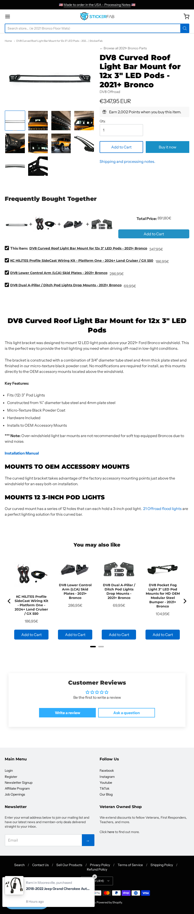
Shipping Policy (161, 865)
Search (19, 865)
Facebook (107, 770)
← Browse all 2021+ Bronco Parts (123, 48)
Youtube (106, 782)
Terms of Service (130, 865)
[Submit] (184, 28)
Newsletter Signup (18, 782)
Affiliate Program (17, 788)
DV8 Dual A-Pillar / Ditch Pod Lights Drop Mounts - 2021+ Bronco (66, 285)
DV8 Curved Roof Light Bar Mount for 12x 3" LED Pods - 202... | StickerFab (59, 40)
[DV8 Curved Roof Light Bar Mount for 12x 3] (15, 120)
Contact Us (40, 865)
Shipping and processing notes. (127, 161)
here (110, 832)
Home (8, 40)
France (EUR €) (94, 881)
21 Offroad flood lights (162, 508)
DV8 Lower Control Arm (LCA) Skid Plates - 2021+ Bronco (58, 273)
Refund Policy (97, 869)
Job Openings (15, 794)
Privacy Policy (100, 865)
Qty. (103, 121)
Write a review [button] (67, 712)
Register (11, 777)
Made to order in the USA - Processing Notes (97, 5)
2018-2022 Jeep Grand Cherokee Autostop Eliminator (58, 888)
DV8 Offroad (110, 91)
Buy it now (167, 147)
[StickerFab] (97, 16)
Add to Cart (121, 147)
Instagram (107, 777)
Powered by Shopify (109, 902)
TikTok (104, 788)
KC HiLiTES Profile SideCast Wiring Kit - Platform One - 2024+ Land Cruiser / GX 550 (81, 260)
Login (9, 770)
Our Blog (106, 794)
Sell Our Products (69, 865)
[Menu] (22, 16)
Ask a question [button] (126, 712)
